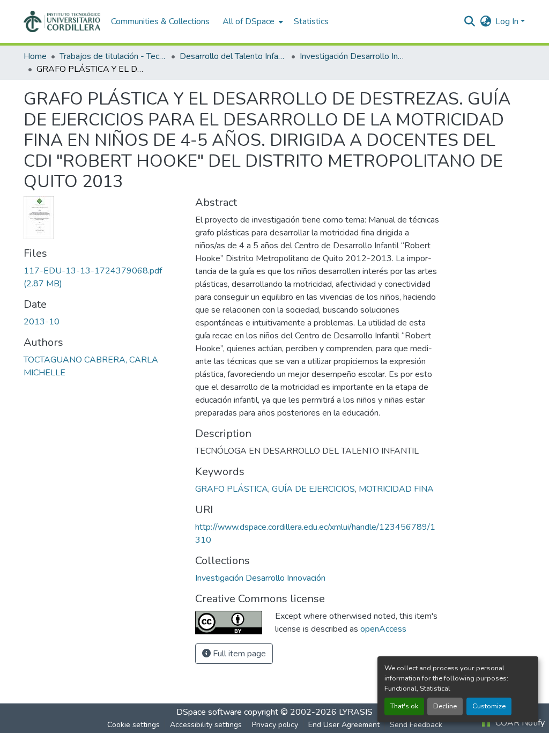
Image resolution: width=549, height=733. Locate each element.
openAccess (383, 629)
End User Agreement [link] (344, 725)
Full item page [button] (238, 654)
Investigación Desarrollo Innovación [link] (353, 56)
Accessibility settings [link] (206, 725)
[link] (103, 277)
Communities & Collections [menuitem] (160, 21)
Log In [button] (508, 21)
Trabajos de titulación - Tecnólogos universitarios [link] (113, 56)
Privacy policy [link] (275, 725)
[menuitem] (251, 21)
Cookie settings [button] (133, 725)
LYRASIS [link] (356, 712)
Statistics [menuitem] (311, 21)
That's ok (404, 706)
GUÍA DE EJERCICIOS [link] (313, 489)
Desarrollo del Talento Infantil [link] (233, 56)
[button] (62, 21)
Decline (445, 706)
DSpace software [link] (209, 712)
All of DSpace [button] (248, 21)
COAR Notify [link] (519, 723)
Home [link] (35, 56)
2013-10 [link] (42, 322)
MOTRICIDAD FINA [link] (396, 489)
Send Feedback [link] (416, 725)
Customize (489, 706)
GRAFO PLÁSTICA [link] (231, 489)
